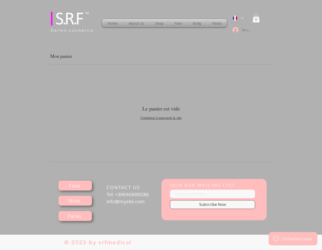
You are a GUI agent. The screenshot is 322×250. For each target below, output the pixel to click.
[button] (256, 18)
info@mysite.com (126, 201)
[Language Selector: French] (238, 18)
